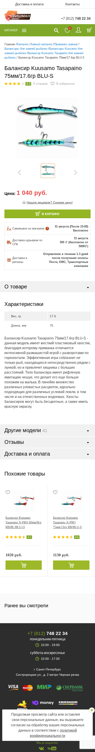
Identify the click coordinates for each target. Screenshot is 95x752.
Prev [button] (19, 172)
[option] (48, 171)
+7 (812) (76, 18)
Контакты (72, 4)
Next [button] (75, 172)
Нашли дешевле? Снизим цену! (50, 202)
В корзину (51, 214)
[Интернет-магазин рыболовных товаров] (17, 16)
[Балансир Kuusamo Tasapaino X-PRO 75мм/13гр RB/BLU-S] (71, 501)
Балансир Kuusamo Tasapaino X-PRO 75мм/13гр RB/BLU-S (67, 522)
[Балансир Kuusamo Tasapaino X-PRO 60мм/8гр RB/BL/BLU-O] (24, 501)
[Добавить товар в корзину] (24, 565)
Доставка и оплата (29, 4)
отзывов (40, 83)
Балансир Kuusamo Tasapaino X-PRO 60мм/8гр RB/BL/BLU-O (23, 522)
